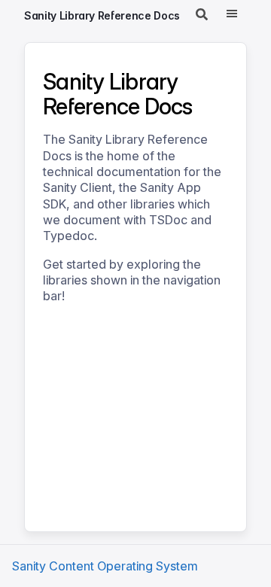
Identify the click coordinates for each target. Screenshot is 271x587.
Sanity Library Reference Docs (102, 15)
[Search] (202, 15)
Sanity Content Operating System (105, 565)
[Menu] (232, 15)
